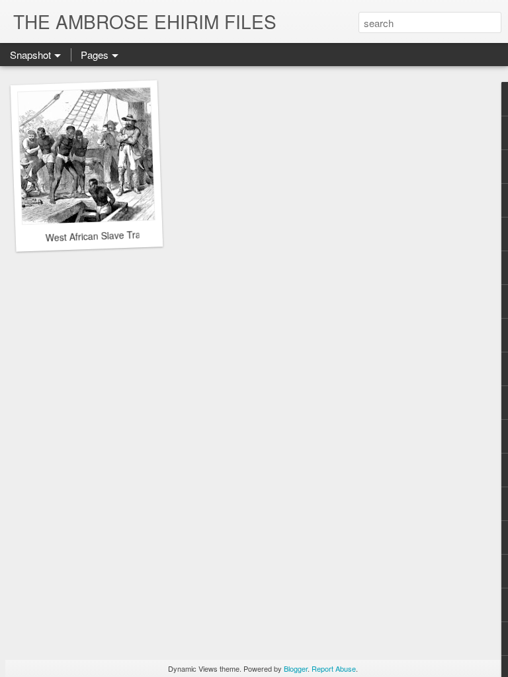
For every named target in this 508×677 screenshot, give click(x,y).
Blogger (296, 668)
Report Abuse (334, 668)
